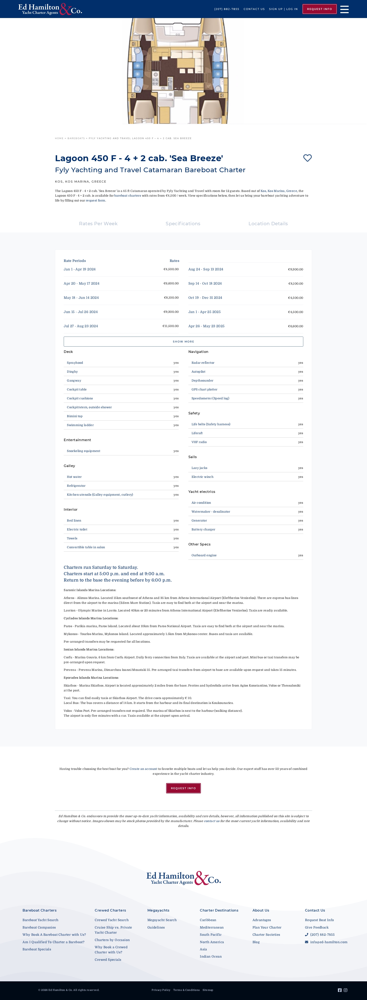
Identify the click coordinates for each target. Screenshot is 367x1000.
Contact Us (254, 9)
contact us (212, 821)
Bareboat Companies (39, 927)
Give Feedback (317, 927)
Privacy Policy (161, 990)
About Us (261, 910)
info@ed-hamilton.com (328, 942)
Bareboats (76, 138)
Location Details (268, 224)
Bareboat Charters (39, 910)
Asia (203, 949)
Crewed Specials (108, 960)
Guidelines (156, 927)
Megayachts (158, 910)
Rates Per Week (98, 224)
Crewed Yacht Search (112, 920)
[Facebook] (340, 990)
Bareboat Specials (37, 949)
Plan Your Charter (267, 927)
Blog (256, 942)
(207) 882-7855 (226, 9)
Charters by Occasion (112, 940)
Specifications (183, 224)
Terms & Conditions (186, 990)
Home (59, 138)
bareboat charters (127, 195)
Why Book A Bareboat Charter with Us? (54, 935)
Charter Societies (266, 935)
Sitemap (208, 990)
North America (212, 942)
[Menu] (343, 9)
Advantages (262, 920)
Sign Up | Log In (283, 9)
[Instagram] (346, 990)
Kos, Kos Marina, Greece (279, 191)
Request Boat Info (319, 920)
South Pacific (211, 935)
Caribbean (208, 920)
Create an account (143, 769)
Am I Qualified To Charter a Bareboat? (53, 942)
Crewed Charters (110, 910)
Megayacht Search (162, 920)
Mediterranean (212, 927)
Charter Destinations (219, 910)
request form (95, 200)
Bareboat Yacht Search (40, 920)
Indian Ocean (211, 956)
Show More (183, 341)
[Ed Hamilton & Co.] (52, 9)
